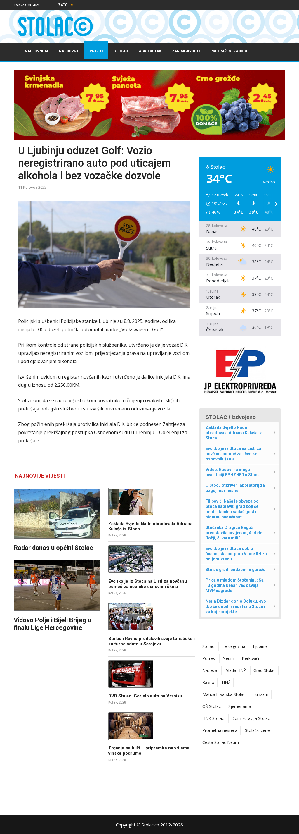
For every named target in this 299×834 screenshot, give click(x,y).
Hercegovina (233, 646)
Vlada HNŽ (236, 670)
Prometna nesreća (219, 730)
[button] (215, 204)
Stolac (121, 51)
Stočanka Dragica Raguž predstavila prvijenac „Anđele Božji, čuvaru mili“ (234, 532)
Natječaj (210, 670)
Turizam (260, 694)
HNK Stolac (213, 718)
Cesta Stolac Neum (220, 742)
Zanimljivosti (186, 51)
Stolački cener (258, 730)
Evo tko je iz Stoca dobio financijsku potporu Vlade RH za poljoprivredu (236, 553)
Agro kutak (150, 51)
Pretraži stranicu (229, 51)
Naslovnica (36, 51)
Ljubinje (260, 646)
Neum (228, 658)
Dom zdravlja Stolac (251, 718)
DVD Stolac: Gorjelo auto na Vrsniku (145, 696)
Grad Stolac (264, 670)
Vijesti (96, 51)
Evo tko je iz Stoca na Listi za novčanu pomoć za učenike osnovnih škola (147, 584)
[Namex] (149, 105)
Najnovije (69, 51)
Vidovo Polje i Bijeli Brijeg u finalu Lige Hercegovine (52, 623)
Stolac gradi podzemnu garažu (235, 569)
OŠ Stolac (211, 706)
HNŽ (226, 682)
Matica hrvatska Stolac (223, 694)
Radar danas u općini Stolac (53, 547)
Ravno (208, 682)
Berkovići (250, 658)
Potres (208, 658)
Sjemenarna (239, 706)
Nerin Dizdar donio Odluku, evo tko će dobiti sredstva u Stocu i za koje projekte (236, 606)
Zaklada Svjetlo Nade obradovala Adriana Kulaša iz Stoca (234, 432)
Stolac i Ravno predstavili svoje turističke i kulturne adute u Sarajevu (151, 641)
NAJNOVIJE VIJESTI (40, 476)
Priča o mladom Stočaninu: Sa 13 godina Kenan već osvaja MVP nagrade (235, 585)
